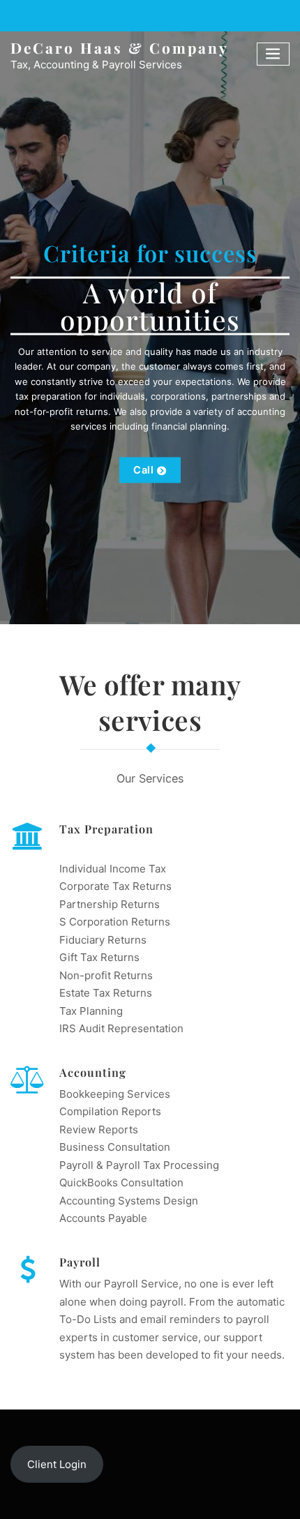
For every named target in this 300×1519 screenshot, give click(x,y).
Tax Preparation (106, 828)
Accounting (92, 1072)
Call (143, 470)
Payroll (79, 1261)
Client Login (57, 1464)
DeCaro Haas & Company (119, 47)
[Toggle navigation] (273, 54)
